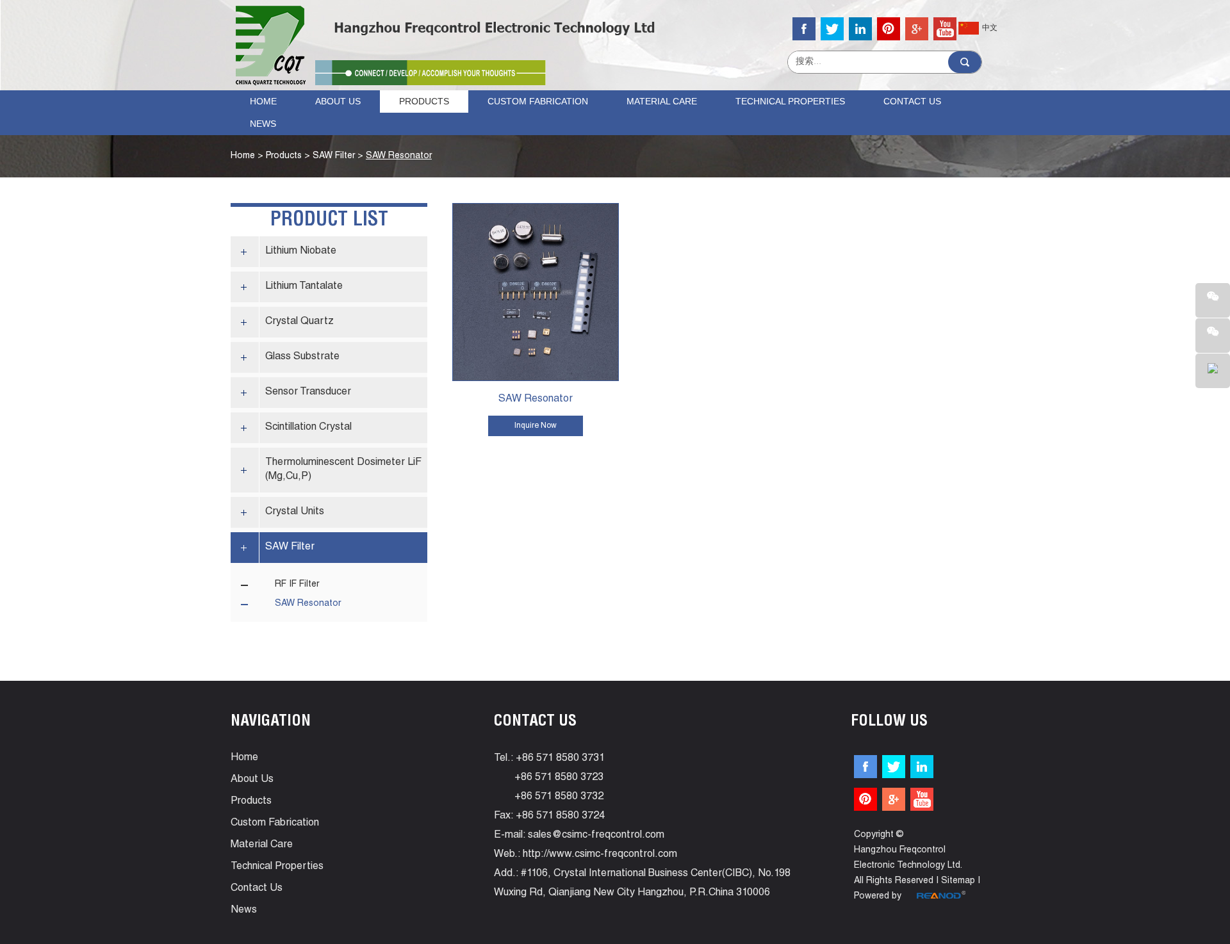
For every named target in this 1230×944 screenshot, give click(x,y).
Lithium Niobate (300, 252)
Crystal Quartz (299, 322)
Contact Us (912, 101)
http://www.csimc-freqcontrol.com (600, 855)
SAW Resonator (399, 156)
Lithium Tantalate (304, 287)
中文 (989, 28)
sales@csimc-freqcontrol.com (596, 836)
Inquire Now (535, 426)
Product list (329, 221)
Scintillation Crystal (308, 428)
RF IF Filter (297, 584)
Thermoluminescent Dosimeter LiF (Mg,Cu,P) (343, 470)
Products (424, 101)
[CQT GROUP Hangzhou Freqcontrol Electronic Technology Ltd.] (271, 45)
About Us (338, 101)
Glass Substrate (302, 357)
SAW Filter (334, 156)
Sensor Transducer (308, 392)
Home (263, 101)
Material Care (662, 101)
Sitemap (958, 881)
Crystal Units (294, 512)
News (263, 123)
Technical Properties (790, 101)
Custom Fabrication (538, 101)
